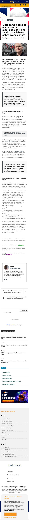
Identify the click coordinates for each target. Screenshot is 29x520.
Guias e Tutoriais (5, 435)
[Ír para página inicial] (14, 2)
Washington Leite (15, 268)
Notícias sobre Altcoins (7, 423)
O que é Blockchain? (7, 378)
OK (10, 514)
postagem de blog (19, 151)
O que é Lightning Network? (8, 454)
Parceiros (11, 481)
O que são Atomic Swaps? (8, 384)
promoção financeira (10, 141)
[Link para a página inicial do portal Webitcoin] (14, 465)
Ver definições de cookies (10, 517)
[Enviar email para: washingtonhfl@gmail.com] (4, 279)
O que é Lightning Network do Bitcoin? (11, 381)
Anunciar (11, 478)
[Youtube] (23, 5)
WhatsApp (21, 245)
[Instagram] (15, 5)
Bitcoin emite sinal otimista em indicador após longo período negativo (14, 133)
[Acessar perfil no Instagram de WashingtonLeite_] (5, 279)
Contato (11, 471)
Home (4, 20)
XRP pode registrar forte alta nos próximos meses (13, 353)
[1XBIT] (14, 396)
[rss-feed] (20, 8)
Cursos (3, 437)
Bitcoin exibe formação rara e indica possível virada (14, 345)
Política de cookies (9, 510)
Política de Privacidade (13, 475)
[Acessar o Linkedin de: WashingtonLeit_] (6, 279)
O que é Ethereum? (6, 375)
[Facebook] (20, 5)
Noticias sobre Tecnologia (8, 426)
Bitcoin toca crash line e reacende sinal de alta (13, 338)
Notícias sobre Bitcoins (7, 421)
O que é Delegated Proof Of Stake (9, 456)
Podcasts (4, 432)
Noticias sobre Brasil (6, 428)
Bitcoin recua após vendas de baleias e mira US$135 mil (14, 361)
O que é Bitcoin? (6, 372)
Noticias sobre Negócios (7, 430)
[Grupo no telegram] (26, 5)
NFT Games (4, 439)
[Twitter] (18, 5)
